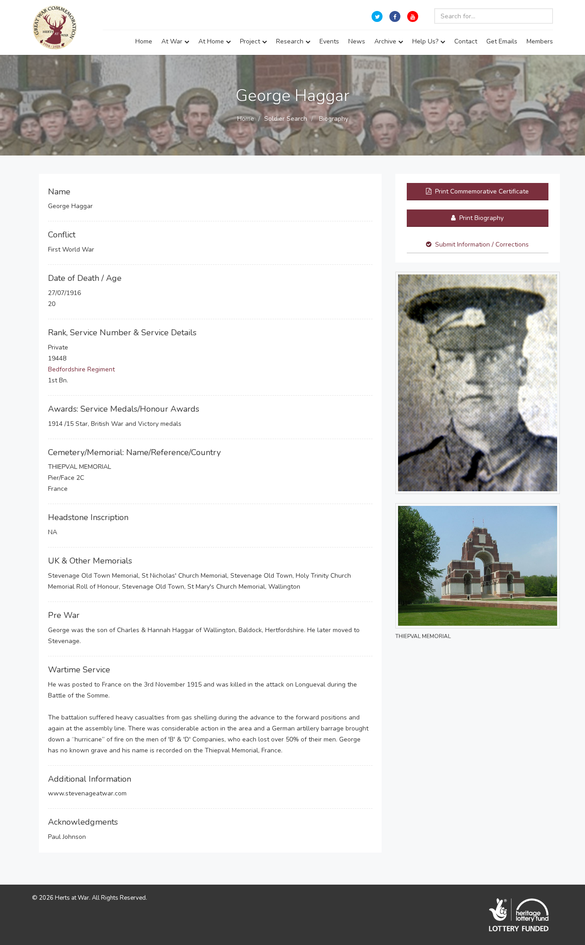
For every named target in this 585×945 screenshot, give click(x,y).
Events (329, 41)
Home (143, 41)
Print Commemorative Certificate (481, 191)
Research (290, 41)
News (356, 41)
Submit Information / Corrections (482, 244)
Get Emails (501, 41)
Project (251, 41)
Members (539, 41)
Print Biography (480, 218)
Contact (465, 41)
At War (172, 41)
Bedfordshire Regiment (81, 369)
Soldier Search (285, 118)
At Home (212, 41)
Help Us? (426, 41)
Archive (386, 41)
